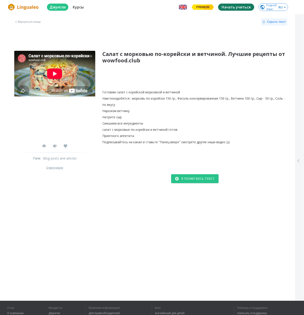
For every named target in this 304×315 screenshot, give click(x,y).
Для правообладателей (104, 313)
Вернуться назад (29, 21)
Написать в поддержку (252, 313)
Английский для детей (169, 313)
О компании (15, 313)
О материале (54, 167)
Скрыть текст (276, 21)
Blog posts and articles (60, 158)
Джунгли (54, 313)
